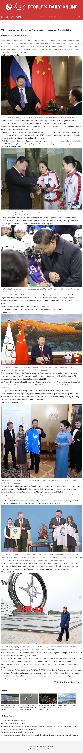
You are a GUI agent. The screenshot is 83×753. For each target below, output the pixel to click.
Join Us (46, 746)
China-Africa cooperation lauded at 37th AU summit (17, 732)
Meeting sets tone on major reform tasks (13, 720)
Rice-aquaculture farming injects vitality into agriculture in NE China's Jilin (28, 707)
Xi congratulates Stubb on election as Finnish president (18, 729)
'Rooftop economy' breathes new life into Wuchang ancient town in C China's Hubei (47, 707)
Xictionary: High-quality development (13, 723)
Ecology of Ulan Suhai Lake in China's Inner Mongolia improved (10, 707)
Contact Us (51, 746)
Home (2, 23)
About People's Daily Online (36, 746)
